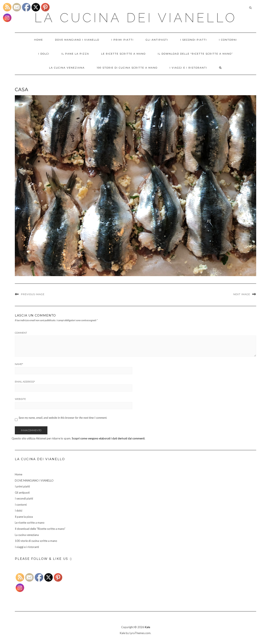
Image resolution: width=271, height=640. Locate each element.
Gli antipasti (157, 39)
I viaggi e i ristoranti (188, 67)
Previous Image (32, 294)
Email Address (25, 381)
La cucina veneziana (67, 67)
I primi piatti (122, 39)
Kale (147, 627)
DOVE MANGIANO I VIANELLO (77, 39)
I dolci (43, 53)
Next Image (241, 294)
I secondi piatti (193, 39)
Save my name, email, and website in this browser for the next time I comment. (63, 417)
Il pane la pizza (75, 53)
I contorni (228, 39)
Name (19, 364)
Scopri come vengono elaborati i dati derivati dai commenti (108, 438)
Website (20, 399)
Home (38, 39)
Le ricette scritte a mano (123, 53)
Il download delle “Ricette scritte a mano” (195, 53)
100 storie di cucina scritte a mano (127, 67)
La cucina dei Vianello (135, 17)
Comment (21, 332)
